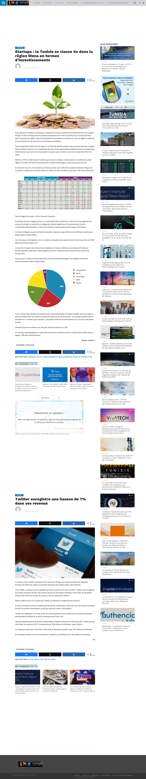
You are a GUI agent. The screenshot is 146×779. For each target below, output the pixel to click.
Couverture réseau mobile (92, 3)
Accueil (37, 3)
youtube (51, 659)
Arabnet (32, 357)
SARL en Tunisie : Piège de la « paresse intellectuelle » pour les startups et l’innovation (81, 386)
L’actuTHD (47, 3)
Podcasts (59, 3)
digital (39, 357)
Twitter (43, 659)
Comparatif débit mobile (117, 3)
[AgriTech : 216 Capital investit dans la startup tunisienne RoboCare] (55, 381)
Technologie (86, 357)
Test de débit (72, 3)
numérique (67, 357)
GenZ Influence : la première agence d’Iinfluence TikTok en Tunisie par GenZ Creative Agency (82, 689)
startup (76, 357)
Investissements (50, 357)
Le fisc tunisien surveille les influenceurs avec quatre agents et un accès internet (54, 689)
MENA (60, 357)
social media (33, 659)
